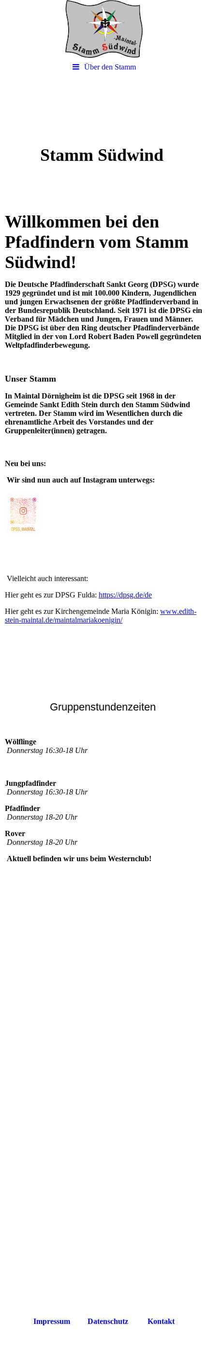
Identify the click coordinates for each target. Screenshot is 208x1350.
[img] (104, 29)
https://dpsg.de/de (125, 595)
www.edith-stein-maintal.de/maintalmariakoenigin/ (100, 615)
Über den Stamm (110, 67)
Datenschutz (108, 1321)
